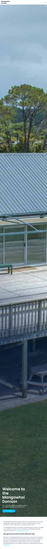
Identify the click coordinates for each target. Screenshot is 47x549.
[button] (45, 2)
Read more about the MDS (21, 530)
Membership (6, 545)
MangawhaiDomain (5, 2)
